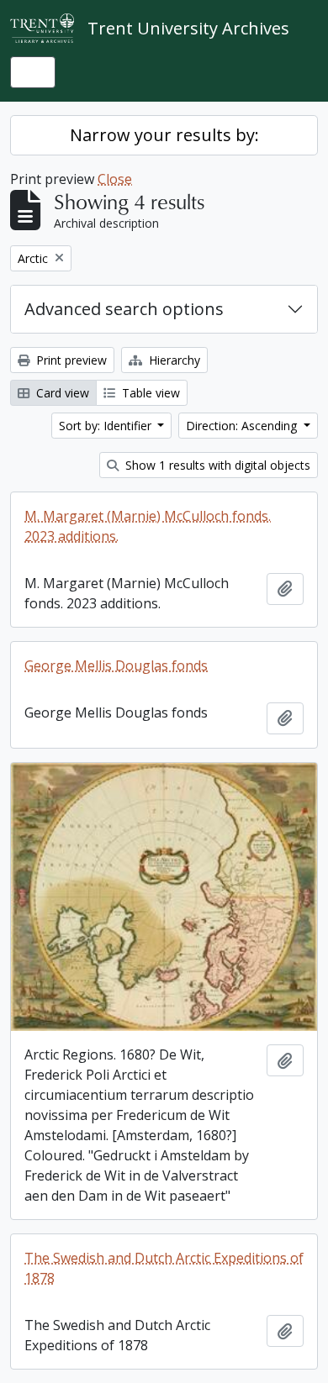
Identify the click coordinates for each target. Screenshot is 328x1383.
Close (115, 179)
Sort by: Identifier (107, 426)
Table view (149, 393)
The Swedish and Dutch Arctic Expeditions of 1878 (164, 1268)
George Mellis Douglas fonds (116, 665)
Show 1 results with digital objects (216, 465)
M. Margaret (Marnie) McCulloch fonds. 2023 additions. (147, 526)
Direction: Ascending (243, 426)
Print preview (70, 360)
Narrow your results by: (164, 135)
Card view (61, 393)
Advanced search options (124, 308)
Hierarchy (172, 360)
